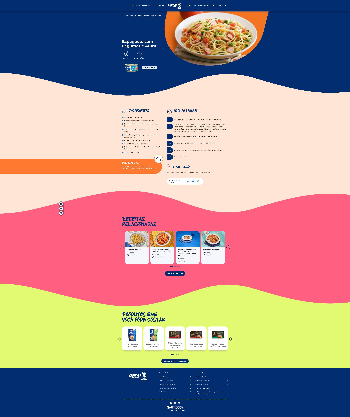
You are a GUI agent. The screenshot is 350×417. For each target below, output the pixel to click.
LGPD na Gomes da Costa (167, 388)
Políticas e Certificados (166, 380)
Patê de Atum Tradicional (132, 345)
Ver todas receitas (175, 273)
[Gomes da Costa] (175, 6)
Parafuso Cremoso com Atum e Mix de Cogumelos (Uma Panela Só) (187, 252)
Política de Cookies (202, 384)
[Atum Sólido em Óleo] (131, 67)
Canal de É (200, 377)
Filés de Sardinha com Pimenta (196, 345)
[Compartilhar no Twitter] (188, 181)
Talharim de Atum (134, 249)
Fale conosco (216, 5)
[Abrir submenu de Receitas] (139, 5)
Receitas (134, 5)
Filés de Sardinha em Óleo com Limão (218, 345)
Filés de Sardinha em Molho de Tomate (175, 345)
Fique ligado (159, 5)
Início (126, 16)
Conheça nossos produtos (175, 361)
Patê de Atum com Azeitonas (153, 345)
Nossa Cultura (163, 377)
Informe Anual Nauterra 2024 (205, 388)
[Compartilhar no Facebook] (193, 181)
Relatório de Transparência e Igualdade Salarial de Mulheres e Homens (210, 393)
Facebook (61, 208)
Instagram (61, 204)
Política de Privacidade (203, 380)
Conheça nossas (166, 384)
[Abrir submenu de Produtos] (152, 5)
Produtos (146, 5)
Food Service (203, 5)
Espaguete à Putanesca (212, 249)
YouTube (61, 213)
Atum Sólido (149, 67)
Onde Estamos (163, 392)
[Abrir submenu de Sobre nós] (195, 5)
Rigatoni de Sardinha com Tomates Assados (161, 250)
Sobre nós (189, 5)
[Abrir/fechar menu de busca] (226, 6)
